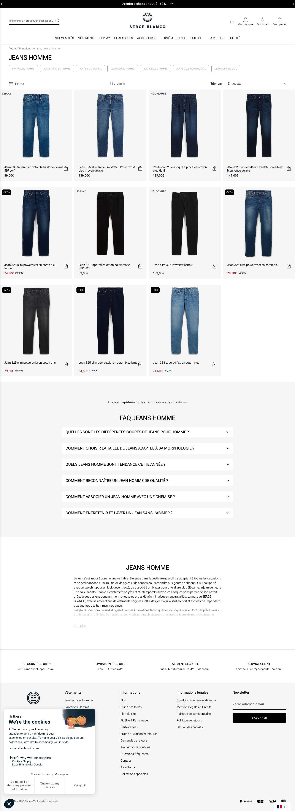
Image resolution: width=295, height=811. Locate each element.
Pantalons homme (30, 48)
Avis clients (128, 767)
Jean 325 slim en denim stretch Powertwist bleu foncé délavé (255, 168)
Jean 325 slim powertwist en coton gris (30, 362)
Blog (123, 700)
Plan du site (128, 713)
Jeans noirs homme (123, 69)
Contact (126, 760)
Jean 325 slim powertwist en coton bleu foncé (30, 266)
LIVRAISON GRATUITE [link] (110, 664)
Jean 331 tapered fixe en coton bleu (176, 362)
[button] (86, 39)
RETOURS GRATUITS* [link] (36, 664)
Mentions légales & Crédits (194, 707)
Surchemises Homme (79, 700)
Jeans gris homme (226, 69)
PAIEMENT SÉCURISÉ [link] (184, 664)
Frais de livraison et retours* (139, 733)
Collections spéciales (134, 774)
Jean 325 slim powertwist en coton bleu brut (108, 362)
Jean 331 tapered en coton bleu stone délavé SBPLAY (33, 168)
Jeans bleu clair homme (191, 69)
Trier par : (217, 83)
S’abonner (259, 717)
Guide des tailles (131, 707)
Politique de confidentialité (194, 713)
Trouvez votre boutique (135, 747)
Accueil (13, 48)
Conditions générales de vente (196, 700)
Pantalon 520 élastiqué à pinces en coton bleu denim (180, 168)
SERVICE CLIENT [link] (259, 664)
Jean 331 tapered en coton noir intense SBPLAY (104, 266)
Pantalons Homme (77, 707)
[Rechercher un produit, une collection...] (54, 20)
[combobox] (34, 20)
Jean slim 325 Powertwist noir (172, 265)
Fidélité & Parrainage (134, 720)
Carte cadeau (129, 727)
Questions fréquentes (135, 754)
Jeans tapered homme (57, 69)
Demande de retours (134, 740)
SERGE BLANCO (27, 801)
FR (285, 807)
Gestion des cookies (190, 727)
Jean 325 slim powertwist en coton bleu (253, 265)
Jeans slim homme (90, 69)
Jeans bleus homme (156, 69)
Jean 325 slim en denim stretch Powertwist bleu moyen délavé (107, 168)
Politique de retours (189, 720)
